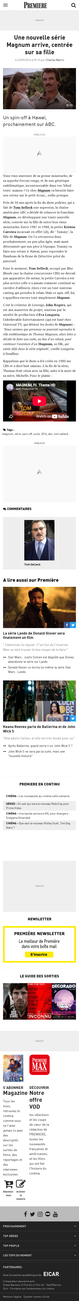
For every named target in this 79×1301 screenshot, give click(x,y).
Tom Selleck (32, 564)
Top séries (10, 1236)
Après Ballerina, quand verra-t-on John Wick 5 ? (40, 746)
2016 (44, 433)
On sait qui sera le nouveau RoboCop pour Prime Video (37, 806)
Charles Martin (55, 60)
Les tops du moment (17, 1255)
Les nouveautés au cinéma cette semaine (37, 796)
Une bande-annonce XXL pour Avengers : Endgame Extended (38, 815)
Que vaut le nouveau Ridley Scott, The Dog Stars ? (38, 825)
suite (36, 433)
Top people (11, 1245)
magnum (7, 433)
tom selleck (61, 433)
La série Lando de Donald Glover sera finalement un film (34, 635)
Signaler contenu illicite (36, 1296)
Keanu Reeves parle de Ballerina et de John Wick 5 (39, 729)
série (18, 433)
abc (50, 433)
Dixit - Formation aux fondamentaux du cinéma (28, 1288)
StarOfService (53, 1284)
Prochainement (14, 1226)
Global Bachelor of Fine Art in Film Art (23, 1284)
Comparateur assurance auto (18, 1281)
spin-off (27, 433)
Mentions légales (12, 1296)
